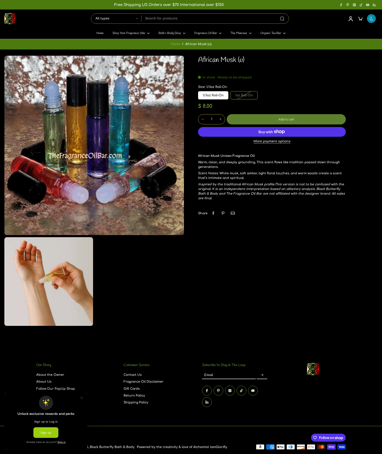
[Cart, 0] (360, 18)
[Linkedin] (374, 5)
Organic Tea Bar (270, 33)
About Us (44, 381)
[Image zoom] (94, 145)
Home (100, 33)
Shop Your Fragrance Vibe (129, 33)
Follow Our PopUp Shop (55, 388)
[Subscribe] (262, 375)
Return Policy (134, 395)
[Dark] (371, 18)
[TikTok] (361, 5)
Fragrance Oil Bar (205, 33)
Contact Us (133, 374)
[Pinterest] (347, 5)
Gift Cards (132, 388)
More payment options (272, 141)
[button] (286, 119)
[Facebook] (341, 5)
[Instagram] (354, 5)
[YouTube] (367, 5)
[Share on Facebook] (213, 213)
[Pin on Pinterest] (223, 213)
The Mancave (238, 33)
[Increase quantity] (220, 119)
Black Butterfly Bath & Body (112, 446)
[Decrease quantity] (202, 119)
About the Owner (50, 374)
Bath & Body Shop (170, 33)
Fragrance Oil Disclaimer (144, 381)
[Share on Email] (233, 213)
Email (208, 375)
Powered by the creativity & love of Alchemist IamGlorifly (182, 446)
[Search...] (282, 18)
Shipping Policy (136, 402)
